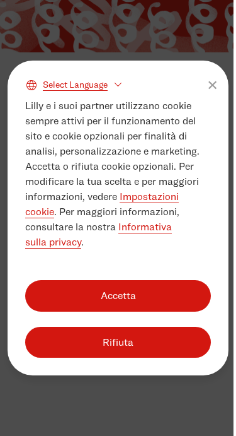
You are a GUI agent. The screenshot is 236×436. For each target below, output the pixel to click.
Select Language (75, 84)
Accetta (118, 296)
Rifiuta (118, 342)
